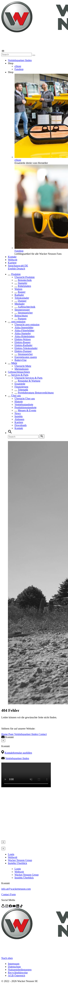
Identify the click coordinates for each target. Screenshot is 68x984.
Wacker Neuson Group (20, 860)
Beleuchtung (21, 315)
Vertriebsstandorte (24, 404)
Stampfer (22, 283)
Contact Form (8, 894)
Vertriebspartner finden (20, 60)
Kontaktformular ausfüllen (18, 752)
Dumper (22, 300)
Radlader (19, 295)
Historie (19, 401)
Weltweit (12, 259)
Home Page (7, 734)
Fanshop (19, 69)
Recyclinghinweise (18, 972)
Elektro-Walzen (23, 339)
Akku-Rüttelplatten (24, 336)
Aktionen (19, 419)
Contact (43, 734)
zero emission (18, 321)
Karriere (12, 262)
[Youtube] (14, 906)
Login (11, 854)
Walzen (18, 289)
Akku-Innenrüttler (24, 327)
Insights (19, 416)
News (18, 413)
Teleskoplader (22, 297)
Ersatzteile (20, 383)
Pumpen (22, 318)
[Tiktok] (21, 906)
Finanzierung (21, 386)
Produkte (16, 274)
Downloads (21, 425)
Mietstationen (22, 369)
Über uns (16, 395)
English (12, 268)
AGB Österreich (16, 975)
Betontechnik (25, 280)
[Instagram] (7, 906)
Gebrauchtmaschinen (19, 372)
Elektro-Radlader (23, 345)
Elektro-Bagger (23, 342)
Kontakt (12, 256)
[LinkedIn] (18, 906)
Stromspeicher (25, 312)
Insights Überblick (17, 863)
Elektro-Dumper (23, 351)
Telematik (23, 389)
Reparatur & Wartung (29, 380)
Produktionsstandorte (25, 407)
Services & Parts (19, 374)
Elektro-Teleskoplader (26, 348)
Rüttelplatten (24, 286)
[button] (18, 265)
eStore (18, 66)
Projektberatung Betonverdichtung (36, 392)
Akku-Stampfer (23, 333)
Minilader (20, 303)
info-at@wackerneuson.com (16, 888)
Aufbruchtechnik (26, 306)
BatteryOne (21, 360)
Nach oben (7, 958)
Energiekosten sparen (26, 357)
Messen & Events (27, 410)
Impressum (13, 963)
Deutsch (21, 268)
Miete (14, 363)
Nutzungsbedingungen (20, 969)
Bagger (21, 292)
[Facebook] (11, 906)
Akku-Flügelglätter (24, 330)
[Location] (3, 906)
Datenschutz (14, 966)
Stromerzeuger (22, 309)
